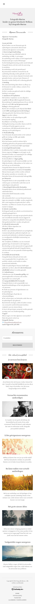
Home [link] (17, 593)
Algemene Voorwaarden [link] (17, 600)
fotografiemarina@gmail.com (12, 322)
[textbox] (17, 338)
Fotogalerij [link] (17, 595)
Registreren (17, 345)
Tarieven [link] (17, 598)
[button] (4, 4)
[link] (17, 13)
